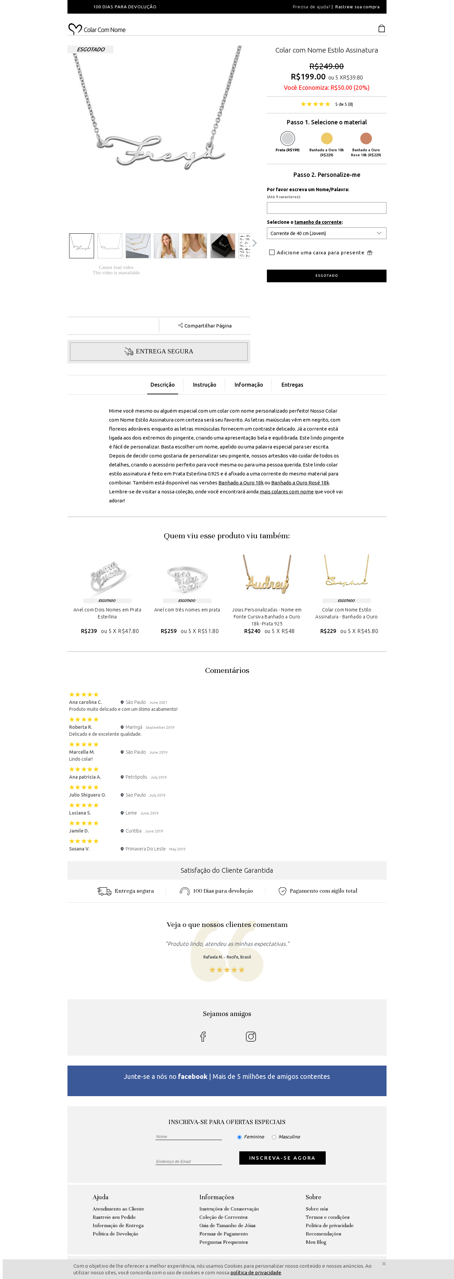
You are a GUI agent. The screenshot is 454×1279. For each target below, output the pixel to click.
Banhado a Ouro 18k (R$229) (326, 152)
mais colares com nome (287, 491)
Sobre (313, 1197)
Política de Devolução (115, 1234)
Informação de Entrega (118, 1225)
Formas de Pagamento (223, 1234)
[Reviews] (315, 105)
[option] (157, 7)
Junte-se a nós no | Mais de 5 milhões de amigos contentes (227, 1076)
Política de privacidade (330, 1225)
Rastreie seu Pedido (114, 1217)
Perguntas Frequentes (223, 1242)
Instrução (204, 385)
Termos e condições (328, 1217)
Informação (249, 385)
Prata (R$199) (287, 150)
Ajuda (100, 1197)
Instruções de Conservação (229, 1209)
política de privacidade (255, 1272)
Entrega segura (134, 890)
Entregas (292, 385)
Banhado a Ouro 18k (241, 482)
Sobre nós (317, 1209)
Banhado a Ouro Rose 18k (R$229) (366, 152)
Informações (216, 1197)
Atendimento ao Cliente (118, 1209)
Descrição (163, 385)
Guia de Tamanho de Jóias (227, 1225)
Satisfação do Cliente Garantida (227, 870)
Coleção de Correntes (223, 1217)
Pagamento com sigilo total (323, 890)
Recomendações (323, 1234)
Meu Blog (316, 1242)
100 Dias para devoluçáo (223, 890)
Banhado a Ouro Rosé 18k (300, 482)
